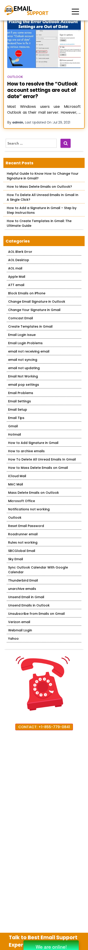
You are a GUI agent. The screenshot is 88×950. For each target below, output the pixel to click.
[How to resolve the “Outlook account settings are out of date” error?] (44, 43)
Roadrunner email (23, 534)
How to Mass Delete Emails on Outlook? (39, 186)
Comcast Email (20, 318)
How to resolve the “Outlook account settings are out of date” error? (42, 90)
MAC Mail (15, 484)
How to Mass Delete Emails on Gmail (38, 467)
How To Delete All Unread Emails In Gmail (42, 459)
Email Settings (19, 401)
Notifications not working (29, 509)
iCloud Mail (17, 476)
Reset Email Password (26, 526)
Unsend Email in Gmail (26, 597)
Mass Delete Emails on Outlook (33, 492)
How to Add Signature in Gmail (33, 443)
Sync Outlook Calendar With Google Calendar (38, 569)
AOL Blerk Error (20, 251)
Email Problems (20, 393)
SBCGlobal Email (21, 551)
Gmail (13, 426)
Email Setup (17, 409)
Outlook (15, 77)
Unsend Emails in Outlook (29, 605)
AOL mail (15, 268)
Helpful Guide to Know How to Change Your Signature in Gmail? (43, 176)
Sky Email (15, 559)
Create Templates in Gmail (30, 326)
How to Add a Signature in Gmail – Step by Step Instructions (41, 210)
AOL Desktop (18, 260)
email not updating (24, 368)
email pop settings (23, 384)
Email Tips (16, 418)
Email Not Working (23, 376)
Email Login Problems (25, 343)
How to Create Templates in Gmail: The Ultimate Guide (39, 223)
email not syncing (22, 359)
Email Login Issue (22, 335)
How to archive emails (26, 451)
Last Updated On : (47, 122)
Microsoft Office (21, 501)
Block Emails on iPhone (26, 293)
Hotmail (14, 434)
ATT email (16, 285)
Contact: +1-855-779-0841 (44, 727)
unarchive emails (22, 588)
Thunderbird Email (23, 580)
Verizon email (19, 622)
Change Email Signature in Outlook (36, 301)
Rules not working (22, 542)
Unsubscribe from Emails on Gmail (36, 613)
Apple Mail (16, 276)
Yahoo (13, 638)
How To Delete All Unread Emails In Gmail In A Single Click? (42, 197)
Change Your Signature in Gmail (34, 310)
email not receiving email (28, 351)
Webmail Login (20, 630)
